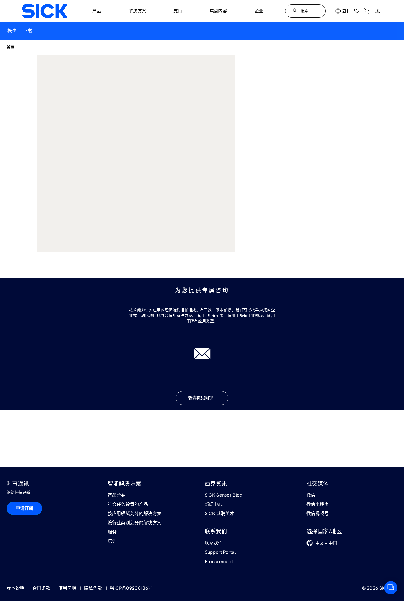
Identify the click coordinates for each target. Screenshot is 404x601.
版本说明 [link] (16, 588)
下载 (28, 31)
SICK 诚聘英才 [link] (219, 513)
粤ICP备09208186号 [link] (131, 588)
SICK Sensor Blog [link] (224, 495)
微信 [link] (311, 495)
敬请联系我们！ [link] (202, 398)
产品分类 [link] (117, 495)
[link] (44, 11)
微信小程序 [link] (317, 504)
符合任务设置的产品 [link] (128, 504)
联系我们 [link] (214, 543)
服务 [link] (112, 532)
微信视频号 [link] (317, 513)
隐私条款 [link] (93, 588)
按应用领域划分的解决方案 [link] (135, 513)
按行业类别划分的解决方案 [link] (135, 523)
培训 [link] (112, 541)
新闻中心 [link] (214, 504)
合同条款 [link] (42, 588)
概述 (11, 31)
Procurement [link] (219, 562)
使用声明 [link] (68, 588)
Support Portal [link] (220, 552)
